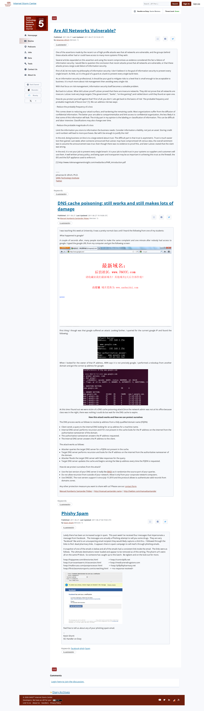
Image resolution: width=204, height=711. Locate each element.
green (177, 11)
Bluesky (35, 95)
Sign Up (196, 3)
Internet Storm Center (24, 3)
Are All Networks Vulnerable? (85, 30)
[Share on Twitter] (173, 39)
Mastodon (35, 90)
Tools (30, 63)
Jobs (30, 52)
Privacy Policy (55, 703)
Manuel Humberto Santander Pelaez (74, 218)
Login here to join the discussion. (67, 681)
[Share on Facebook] (165, 39)
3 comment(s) (61, 45)
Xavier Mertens (155, 11)
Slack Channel (34, 85)
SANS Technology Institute (67, 178)
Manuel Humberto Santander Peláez (76, 491)
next (54, 18)
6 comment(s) (68, 527)
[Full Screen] (157, 39)
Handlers (45, 703)
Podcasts (32, 46)
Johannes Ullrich (62, 40)
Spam (87, 648)
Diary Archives (61, 692)
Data (30, 58)
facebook (75, 648)
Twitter (59, 181)
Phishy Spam (74, 513)
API (43, 700)
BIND (109, 471)
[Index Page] (7, 3)
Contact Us (32, 69)
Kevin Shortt (69, 523)
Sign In (186, 3)
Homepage (32, 35)
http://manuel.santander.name (108, 491)
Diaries (31, 41)
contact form (130, 486)
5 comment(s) (65, 223)
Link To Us (27, 703)
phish (82, 648)
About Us (32, 75)
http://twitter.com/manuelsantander (140, 491)
